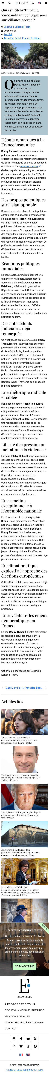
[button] (3, 3)
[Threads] (28, 1046)
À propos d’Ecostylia (20, 1004)
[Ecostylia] (24, 986)
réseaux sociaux (29, 166)
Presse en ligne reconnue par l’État (24, 1070)
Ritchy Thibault (30, 84)
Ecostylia (25, 996)
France (26, 38)
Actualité (8, 38)
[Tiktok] (21, 1039)
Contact (11, 1028)
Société (8, 34)
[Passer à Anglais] (39, 3)
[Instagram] (14, 1039)
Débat (18, 38)
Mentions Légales (17, 1016)
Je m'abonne (24, 966)
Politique (36, 38)
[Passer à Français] (21, 1054)
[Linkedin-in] (14, 1046)
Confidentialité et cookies (24, 1022)
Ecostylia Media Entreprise (24, 1010)
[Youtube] (28, 1039)
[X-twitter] (35, 1039)
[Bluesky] (21, 1046)
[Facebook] (35, 1046)
